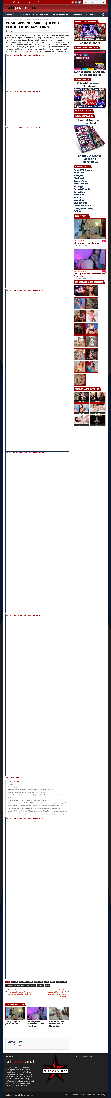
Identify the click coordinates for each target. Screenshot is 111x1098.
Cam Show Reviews (60, 14)
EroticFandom (81, 183)
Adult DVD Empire (83, 170)
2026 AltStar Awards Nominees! (89, 85)
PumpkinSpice (19, 985)
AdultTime (79, 172)
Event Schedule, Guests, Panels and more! (89, 73)
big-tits (23, 982)
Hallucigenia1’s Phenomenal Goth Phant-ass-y (24, 2)
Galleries (11, 20)
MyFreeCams (61, 982)
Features (90, 14)
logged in (21, 1045)
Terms (82, 1095)
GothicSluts (79, 191)
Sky (11, 31)
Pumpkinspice (15, 35)
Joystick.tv (79, 200)
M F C (52, 982)
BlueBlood (79, 178)
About (67, 1095)
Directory (101, 1095)
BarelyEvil (78, 175)
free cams (38, 982)
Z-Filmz (77, 211)
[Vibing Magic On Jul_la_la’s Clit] (15, 1013)
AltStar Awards (22, 14)
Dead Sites (91, 1095)
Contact (75, 1095)
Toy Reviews (77, 14)
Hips (46, 982)
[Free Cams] (37, 72)
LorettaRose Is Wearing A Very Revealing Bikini (20, 992)
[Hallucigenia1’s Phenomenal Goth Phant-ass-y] (37, 1013)
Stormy (40, 985)
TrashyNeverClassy (83, 208)
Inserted (78, 197)
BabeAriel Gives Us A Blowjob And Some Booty (56, 993)
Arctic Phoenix (81, 245)
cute (30, 982)
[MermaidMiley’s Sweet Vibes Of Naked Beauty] (59, 1013)
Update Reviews (40, 14)
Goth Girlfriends (82, 189)
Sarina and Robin (82, 205)
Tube (21, 20)
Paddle (9, 985)
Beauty (14, 982)
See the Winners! (89, 43)
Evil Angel (78, 186)
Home (9, 14)
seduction (31, 985)
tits (47, 985)
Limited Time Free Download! (89, 121)
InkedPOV (79, 194)
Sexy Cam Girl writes (13, 778)
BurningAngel (80, 180)
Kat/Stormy (16, 781)
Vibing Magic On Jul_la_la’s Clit (12, 1022)
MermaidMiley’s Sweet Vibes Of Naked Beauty (56, 1023)
